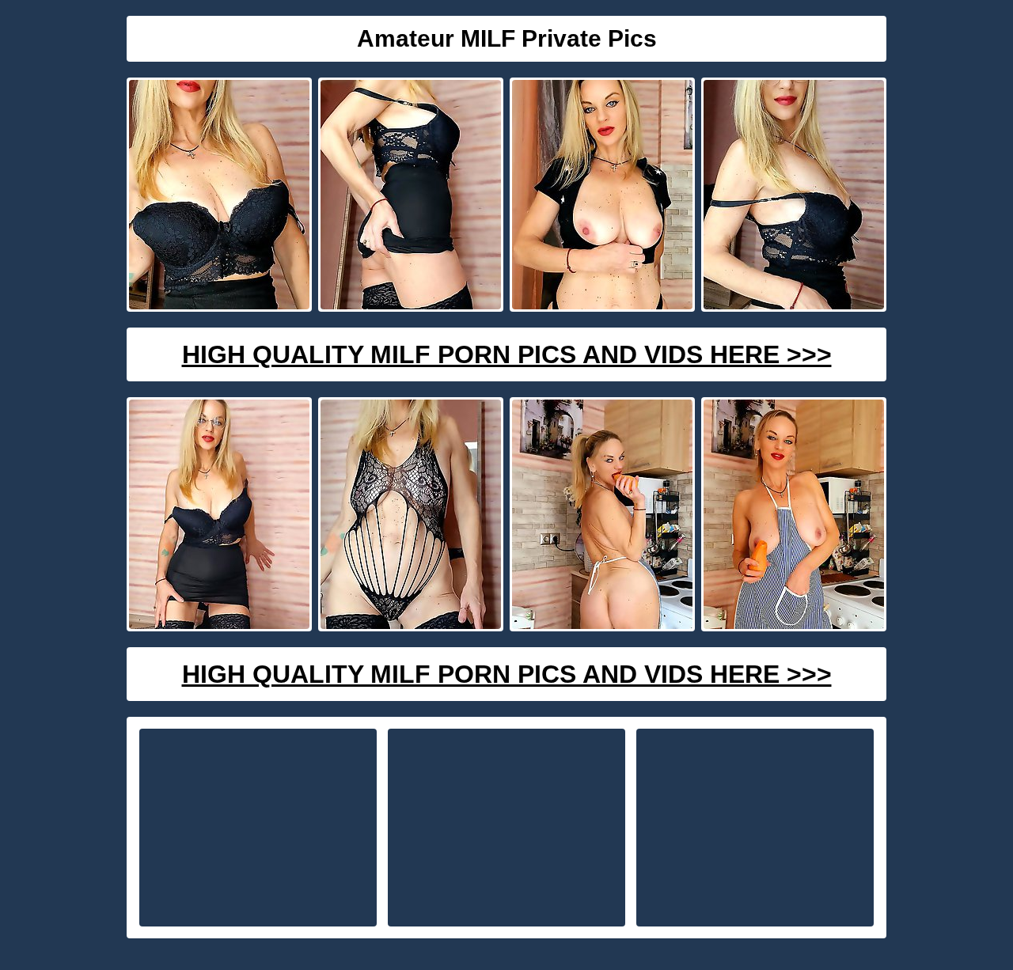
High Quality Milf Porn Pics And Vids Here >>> (507, 354)
